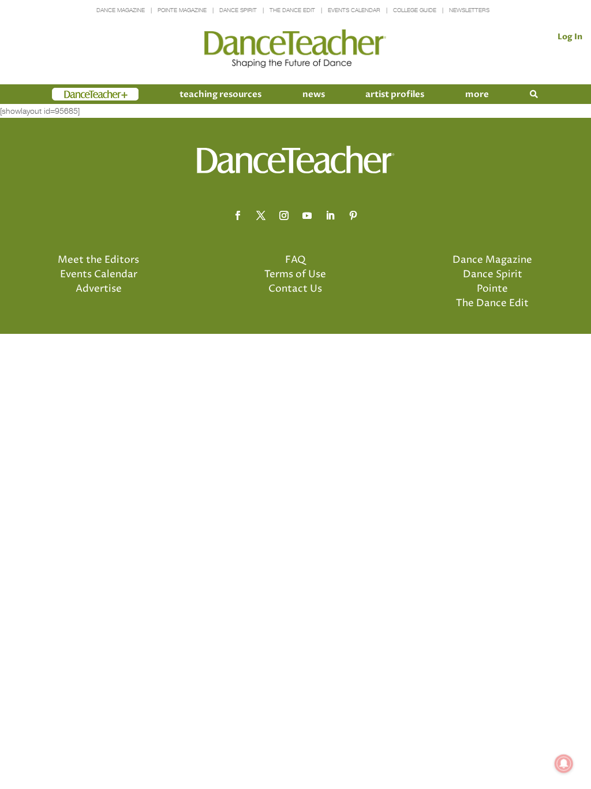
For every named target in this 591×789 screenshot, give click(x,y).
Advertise (99, 289)
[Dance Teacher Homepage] (295, 48)
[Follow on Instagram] (284, 215)
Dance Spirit (238, 10)
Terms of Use (295, 274)
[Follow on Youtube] (307, 215)
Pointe (492, 289)
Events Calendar (354, 10)
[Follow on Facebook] (238, 215)
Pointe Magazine (182, 10)
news (313, 94)
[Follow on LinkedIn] (330, 215)
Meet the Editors (98, 260)
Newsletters (469, 10)
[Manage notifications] (564, 763)
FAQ (295, 260)
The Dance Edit (292, 10)
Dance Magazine (120, 10)
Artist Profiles (394, 94)
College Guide (414, 10)
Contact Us (295, 289)
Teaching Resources (220, 94)
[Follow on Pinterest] (353, 215)
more (477, 94)
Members (72, 94)
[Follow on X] (261, 215)
